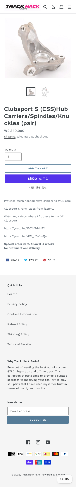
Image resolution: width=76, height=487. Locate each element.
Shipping (9, 136)
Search (12, 294)
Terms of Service (19, 344)
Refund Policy (17, 324)
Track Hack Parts (31, 474)
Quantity (10, 149)
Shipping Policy (18, 334)
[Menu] (69, 7)
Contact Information (22, 314)
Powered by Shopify (53, 474)
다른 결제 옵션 (38, 187)
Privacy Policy (17, 304)
